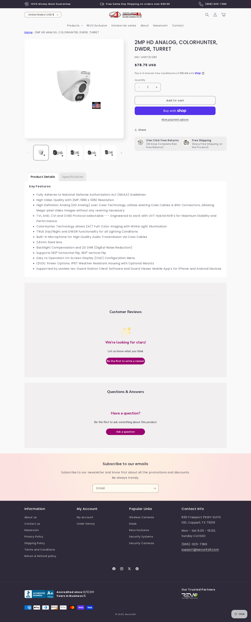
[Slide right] (121, 153)
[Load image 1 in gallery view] (41, 152)
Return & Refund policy (40, 556)
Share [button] (142, 130)
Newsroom (31, 530)
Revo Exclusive (139, 530)
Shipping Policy (34, 543)
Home (28, 32)
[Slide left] (28, 153)
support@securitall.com (200, 549)
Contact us (32, 524)
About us (30, 517)
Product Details (43, 177)
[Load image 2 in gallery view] (57, 152)
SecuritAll (130, 614)
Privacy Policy (33, 536)
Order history (86, 524)
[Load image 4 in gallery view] (91, 152)
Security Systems (141, 536)
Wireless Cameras (141, 517)
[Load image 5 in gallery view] (108, 152)
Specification (72, 177)
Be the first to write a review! (125, 361)
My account (85, 517)
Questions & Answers (125, 391)
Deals (133, 524)
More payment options (175, 119)
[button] (75, 25)
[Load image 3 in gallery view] (75, 152)
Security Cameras (141, 543)
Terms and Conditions (39, 549)
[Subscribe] (154, 488)
